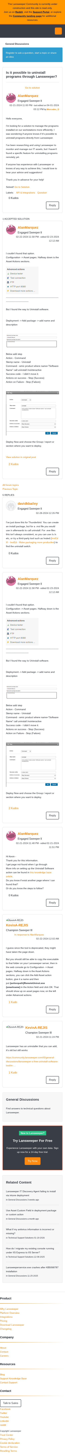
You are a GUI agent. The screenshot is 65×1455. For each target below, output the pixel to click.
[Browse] (5, 31)
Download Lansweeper (12, 1324)
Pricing (3, 1321)
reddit (3, 1425)
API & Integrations (25, 192)
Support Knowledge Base (13, 1378)
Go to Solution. (22, 187)
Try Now (33, 1161)
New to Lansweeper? (32, 1133)
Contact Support (8, 1382)
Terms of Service (9, 1447)
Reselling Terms (8, 1451)
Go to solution (32, 87)
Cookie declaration (10, 1443)
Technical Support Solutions (21, 1238)
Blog (2, 1374)
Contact (4, 1351)
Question (42, 192)
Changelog (6, 1328)
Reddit (19, 12)
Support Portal (41, 12)
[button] (22, 280)
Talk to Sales (10, 1403)
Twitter (3, 1413)
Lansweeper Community (18, 31)
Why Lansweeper (9, 1309)
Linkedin (4, 1421)
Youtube (4, 1417)
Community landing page (27, 16)
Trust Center (6, 1435)
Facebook (5, 1409)
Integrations (6, 1317)
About (3, 1347)
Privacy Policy (7, 1439)
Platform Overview (9, 1313)
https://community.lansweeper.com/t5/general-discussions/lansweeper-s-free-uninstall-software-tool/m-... (32, 1061)
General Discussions (17, 44)
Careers (4, 1355)
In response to (29, 934)
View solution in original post (21, 457)
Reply (52, 205)
